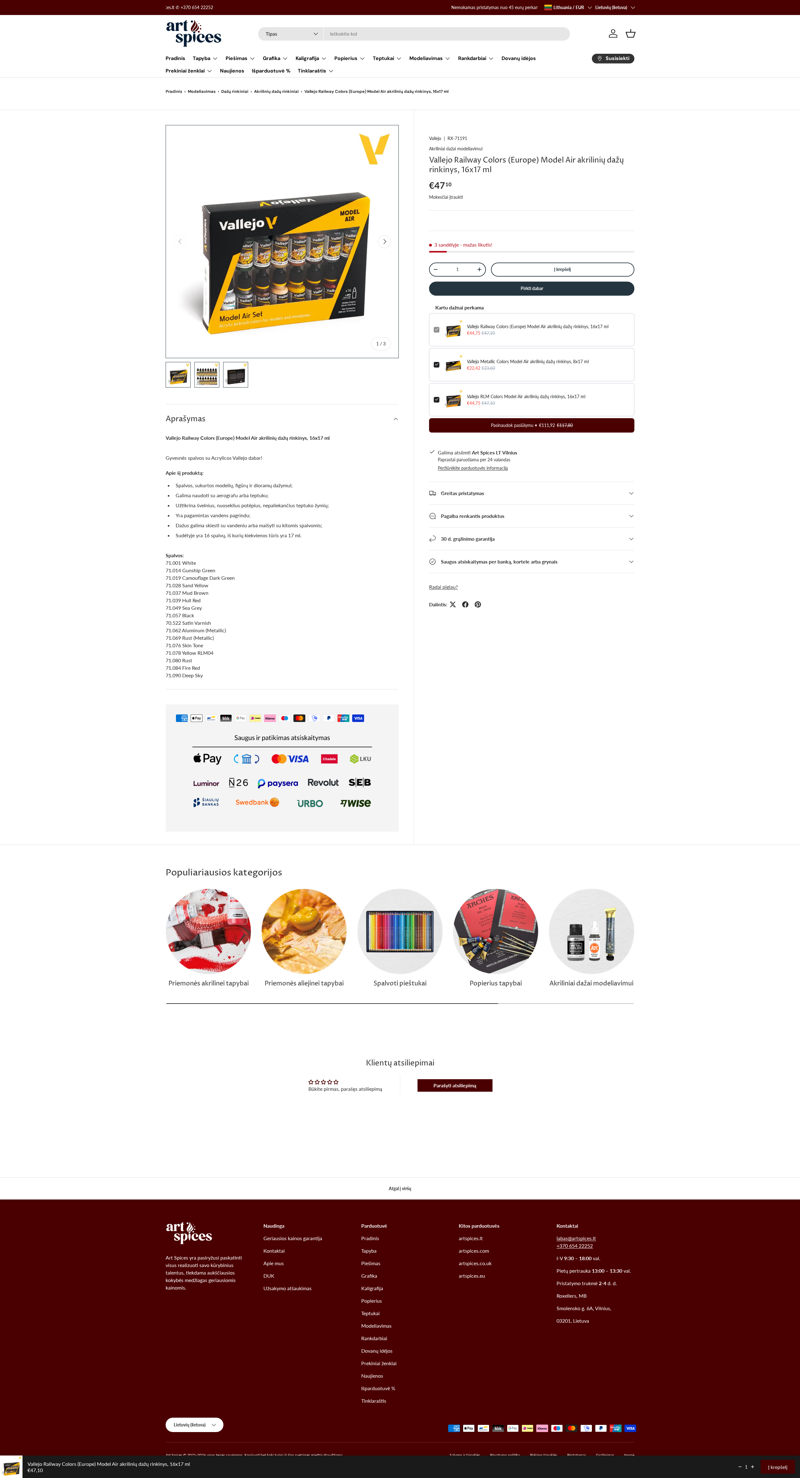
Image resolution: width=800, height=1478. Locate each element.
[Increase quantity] (752, 1467)
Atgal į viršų (400, 1188)
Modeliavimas (426, 58)
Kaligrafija (307, 58)
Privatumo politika (505, 1455)
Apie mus (273, 1263)
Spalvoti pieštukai (400, 983)
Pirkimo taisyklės (543, 1455)
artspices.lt (471, 1238)
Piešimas (237, 58)
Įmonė (629, 1455)
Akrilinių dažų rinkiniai (276, 91)
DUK (268, 1276)
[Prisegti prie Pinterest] (478, 604)
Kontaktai (274, 1251)
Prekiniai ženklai (185, 71)
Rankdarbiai (472, 58)
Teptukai (383, 58)
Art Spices (174, 1455)
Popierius (346, 58)
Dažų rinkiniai (234, 91)
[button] (631, 33)
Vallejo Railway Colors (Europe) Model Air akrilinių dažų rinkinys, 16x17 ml (537, 326)
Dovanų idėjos (519, 58)
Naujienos (232, 71)
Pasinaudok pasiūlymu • (532, 425)
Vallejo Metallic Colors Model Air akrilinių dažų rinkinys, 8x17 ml (528, 361)
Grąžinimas (605, 1455)
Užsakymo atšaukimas (287, 1288)
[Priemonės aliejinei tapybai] (304, 931)
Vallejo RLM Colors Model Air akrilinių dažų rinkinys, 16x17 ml (526, 396)
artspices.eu (472, 1276)
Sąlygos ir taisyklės (465, 1455)
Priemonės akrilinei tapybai (208, 983)
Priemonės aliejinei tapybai (304, 983)
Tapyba (201, 58)
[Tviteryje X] (453, 604)
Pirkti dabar (532, 288)
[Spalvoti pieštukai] (400, 931)
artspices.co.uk (475, 1263)
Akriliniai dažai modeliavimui (455, 148)
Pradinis (175, 58)
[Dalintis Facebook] (465, 604)
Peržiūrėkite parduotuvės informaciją (473, 468)
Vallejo (435, 138)
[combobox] (414, 33)
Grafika (271, 58)
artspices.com (474, 1251)
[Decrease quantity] (740, 1467)
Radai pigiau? (443, 587)
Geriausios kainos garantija (292, 1238)
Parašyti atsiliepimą (454, 1085)
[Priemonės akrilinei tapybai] (208, 931)
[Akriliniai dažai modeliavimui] (591, 931)
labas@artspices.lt (576, 1238)
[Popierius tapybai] (495, 931)
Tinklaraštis (312, 71)
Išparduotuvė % (271, 71)
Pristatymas (576, 1455)
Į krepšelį (562, 269)
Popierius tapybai (496, 983)
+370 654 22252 (575, 1246)
